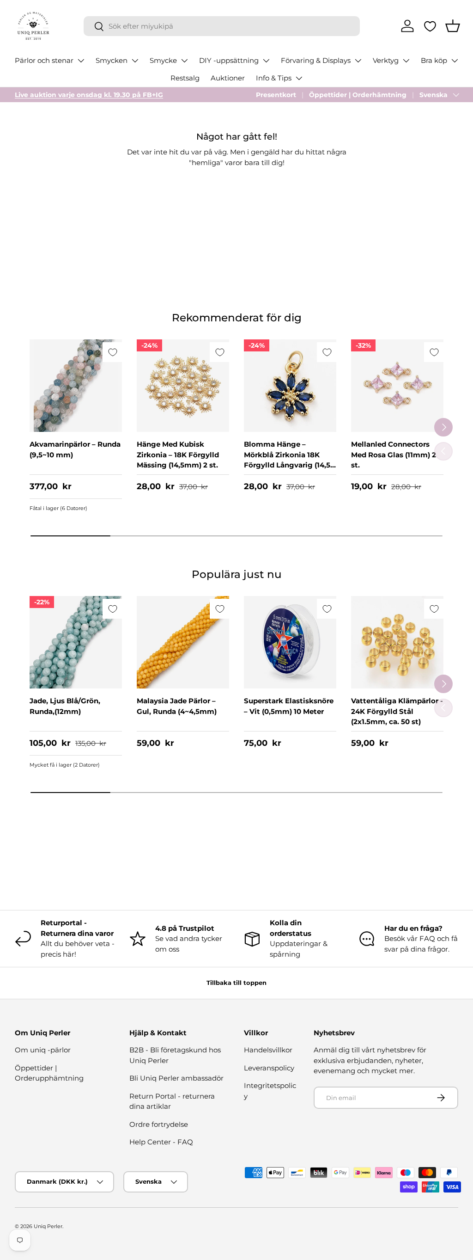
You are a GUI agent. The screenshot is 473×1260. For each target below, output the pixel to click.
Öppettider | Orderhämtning (357, 94)
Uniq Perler (48, 1226)
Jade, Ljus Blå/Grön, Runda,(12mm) (65, 706)
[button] (453, 26)
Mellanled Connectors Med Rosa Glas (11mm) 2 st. (393, 454)
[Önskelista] (430, 26)
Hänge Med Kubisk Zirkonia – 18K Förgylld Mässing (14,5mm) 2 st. (178, 454)
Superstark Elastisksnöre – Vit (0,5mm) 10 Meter (289, 706)
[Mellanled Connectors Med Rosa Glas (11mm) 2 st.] (397, 385)
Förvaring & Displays (316, 60)
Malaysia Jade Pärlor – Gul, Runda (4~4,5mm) (177, 706)
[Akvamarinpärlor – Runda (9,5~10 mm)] (76, 385)
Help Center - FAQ (161, 1141)
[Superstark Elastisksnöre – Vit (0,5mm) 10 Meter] (290, 642)
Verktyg (386, 60)
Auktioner (228, 78)
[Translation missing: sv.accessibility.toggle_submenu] (80, 60)
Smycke (163, 60)
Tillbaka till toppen (236, 982)
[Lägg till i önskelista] (112, 352)
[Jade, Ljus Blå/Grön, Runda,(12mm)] (76, 642)
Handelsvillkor (268, 1049)
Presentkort (276, 94)
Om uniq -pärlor (43, 1049)
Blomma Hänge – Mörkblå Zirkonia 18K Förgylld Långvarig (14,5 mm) (287, 460)
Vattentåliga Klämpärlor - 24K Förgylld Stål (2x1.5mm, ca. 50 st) (397, 711)
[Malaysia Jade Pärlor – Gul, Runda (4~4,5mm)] (183, 642)
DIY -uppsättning (229, 60)
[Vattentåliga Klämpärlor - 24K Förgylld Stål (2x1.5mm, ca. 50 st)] (397, 642)
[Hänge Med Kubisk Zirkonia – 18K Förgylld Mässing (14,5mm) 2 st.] (183, 385)
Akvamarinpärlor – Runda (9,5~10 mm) (75, 449)
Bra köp (434, 60)
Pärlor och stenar (44, 60)
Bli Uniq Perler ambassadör (176, 1078)
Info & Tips (273, 78)
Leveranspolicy (269, 1067)
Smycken (111, 60)
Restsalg (185, 78)
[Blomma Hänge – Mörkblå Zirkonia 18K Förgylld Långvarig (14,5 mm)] (290, 385)
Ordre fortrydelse (158, 1124)
